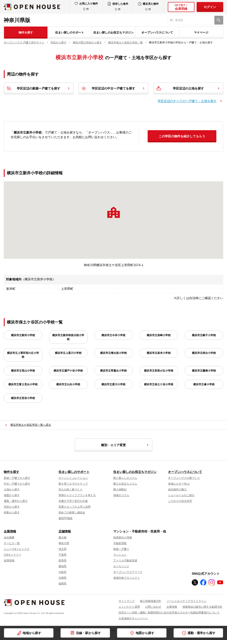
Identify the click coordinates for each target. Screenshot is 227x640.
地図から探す (12, 495)
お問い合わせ (153, 606)
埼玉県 (63, 549)
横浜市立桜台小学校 (204, 352)
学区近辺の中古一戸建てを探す (113, 88)
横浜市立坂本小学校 (159, 352)
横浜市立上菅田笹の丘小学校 (23, 354)
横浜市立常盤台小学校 (113, 370)
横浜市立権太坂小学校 (113, 352)
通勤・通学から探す (16, 501)
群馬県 (63, 560)
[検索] (218, 20)
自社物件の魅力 (177, 489)
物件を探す (26, 32)
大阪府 (63, 572)
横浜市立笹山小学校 (23, 370)
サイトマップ (127, 601)
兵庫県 (63, 577)
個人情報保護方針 (150, 601)
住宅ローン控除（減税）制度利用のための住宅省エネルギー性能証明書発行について (169, 612)
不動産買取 (120, 543)
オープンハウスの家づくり (184, 478)
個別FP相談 (65, 518)
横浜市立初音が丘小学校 (158, 370)
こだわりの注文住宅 (180, 501)
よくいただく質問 (129, 606)
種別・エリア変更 (113, 445)
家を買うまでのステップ (73, 483)
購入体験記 (120, 489)
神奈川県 (64, 543)
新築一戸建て (121, 549)
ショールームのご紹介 (181, 495)
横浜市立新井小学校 (23, 335)
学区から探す (12, 506)
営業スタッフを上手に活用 (74, 506)
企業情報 (10, 531)
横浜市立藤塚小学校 (204, 370)
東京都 (63, 537)
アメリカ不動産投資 (125, 560)
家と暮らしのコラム (125, 478)
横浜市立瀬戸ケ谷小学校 (68, 370)
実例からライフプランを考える (77, 495)
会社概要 (9, 537)
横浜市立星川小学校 (113, 384)
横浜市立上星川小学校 (68, 352)
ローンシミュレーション (73, 478)
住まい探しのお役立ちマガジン (113, 32)
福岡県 (63, 583)
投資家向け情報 (122, 537)
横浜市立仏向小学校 (68, 384)
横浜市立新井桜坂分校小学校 (68, 337)
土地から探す (12, 489)
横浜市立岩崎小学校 (159, 335)
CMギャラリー (12, 554)
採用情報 (9, 560)
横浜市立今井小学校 (113, 335)
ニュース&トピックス (16, 549)
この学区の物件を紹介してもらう (182, 136)
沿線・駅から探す (88, 633)
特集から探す (12, 512)
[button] (113, 212)
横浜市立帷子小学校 (204, 335)
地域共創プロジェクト (126, 577)
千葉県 (63, 554)
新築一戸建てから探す (17, 478)
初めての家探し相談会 (72, 512)
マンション (120, 554)
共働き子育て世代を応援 (73, 501)
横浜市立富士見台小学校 (23, 384)
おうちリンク (121, 566)
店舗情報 (65, 531)
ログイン (210, 7)
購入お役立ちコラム (125, 483)
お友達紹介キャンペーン (133, 618)
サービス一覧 (12, 543)
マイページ (201, 32)
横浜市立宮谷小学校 (23, 398)
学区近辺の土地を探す (188, 88)
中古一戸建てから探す (17, 483)
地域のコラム (121, 495)
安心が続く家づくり (70, 489)
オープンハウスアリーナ (128, 572)
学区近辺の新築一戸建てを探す (38, 88)
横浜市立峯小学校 (204, 384)
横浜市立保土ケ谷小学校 (158, 384)
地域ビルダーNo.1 (179, 483)
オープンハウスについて (157, 32)
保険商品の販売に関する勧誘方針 (202, 606)
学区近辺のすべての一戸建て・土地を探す (187, 101)
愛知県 (63, 566)
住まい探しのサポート (69, 32)
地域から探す (32, 633)
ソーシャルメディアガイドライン (186, 601)
